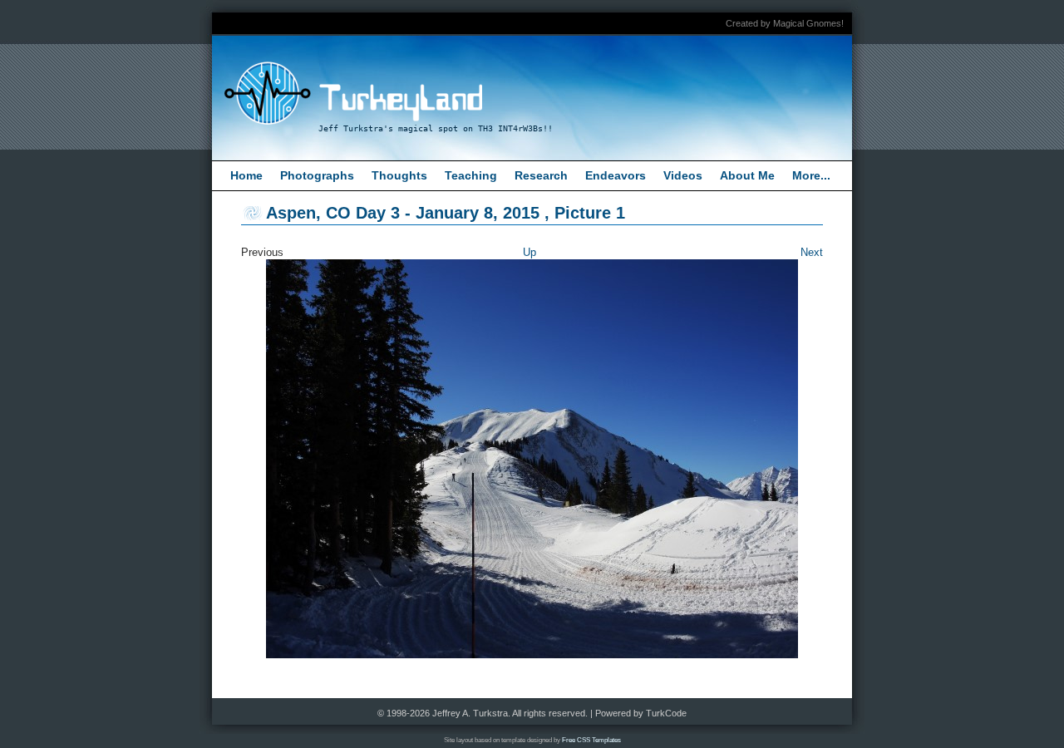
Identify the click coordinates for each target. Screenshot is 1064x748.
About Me (747, 175)
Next (811, 252)
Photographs (317, 175)
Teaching (471, 175)
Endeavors (615, 175)
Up (529, 252)
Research (541, 175)
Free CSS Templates (591, 740)
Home (246, 175)
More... (811, 175)
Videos (682, 175)
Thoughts (399, 175)
